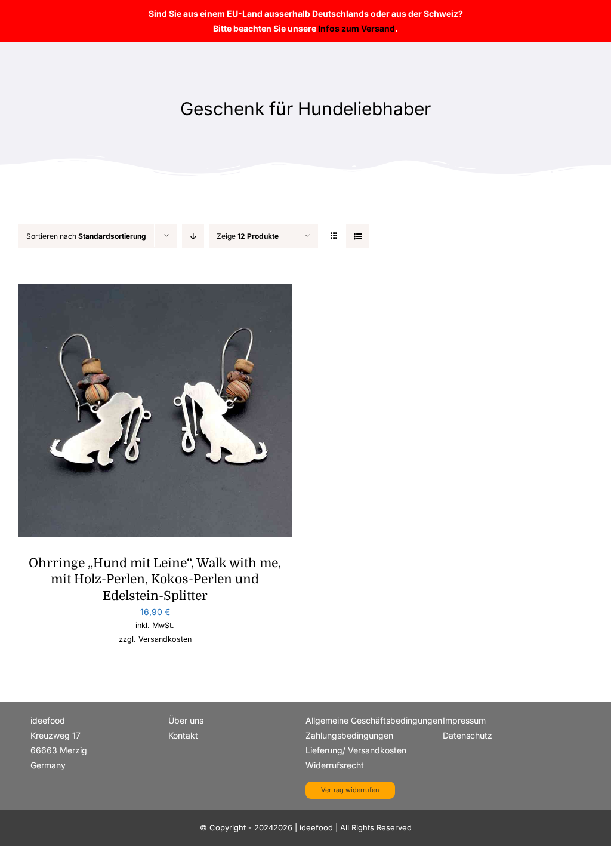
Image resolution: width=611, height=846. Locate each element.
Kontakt (183, 735)
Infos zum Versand (356, 28)
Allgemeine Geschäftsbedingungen (374, 720)
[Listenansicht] (357, 236)
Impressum (464, 720)
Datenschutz (467, 735)
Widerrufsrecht (335, 765)
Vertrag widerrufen (350, 790)
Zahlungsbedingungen (349, 735)
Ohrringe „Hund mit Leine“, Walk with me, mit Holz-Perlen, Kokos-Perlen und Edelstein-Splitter (155, 579)
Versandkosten (165, 639)
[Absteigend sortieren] (193, 236)
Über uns (185, 720)
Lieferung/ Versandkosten (356, 750)
